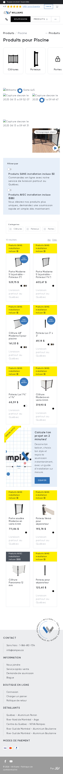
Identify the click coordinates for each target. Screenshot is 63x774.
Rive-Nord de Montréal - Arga (22, 719)
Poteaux (35, 69)
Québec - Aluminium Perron (21, 715)
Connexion (12, 692)
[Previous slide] (11, 258)
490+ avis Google (31, 6)
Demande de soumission (20, 673)
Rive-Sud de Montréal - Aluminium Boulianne (31, 729)
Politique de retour (16, 700)
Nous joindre (13, 664)
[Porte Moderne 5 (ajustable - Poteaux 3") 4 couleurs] (20, 90)
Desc (54, 240)
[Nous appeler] (7, 19)
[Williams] (13, 12)
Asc (49, 240)
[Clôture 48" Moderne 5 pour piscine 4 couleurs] (41, 100)
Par (52, 768)
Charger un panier (16, 696)
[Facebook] (5, 761)
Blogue (10, 677)
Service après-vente (17, 669)
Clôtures (13, 69)
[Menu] (55, 19)
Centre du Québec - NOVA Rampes (25, 724)
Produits (8, 33)
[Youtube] (11, 761)
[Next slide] (51, 258)
